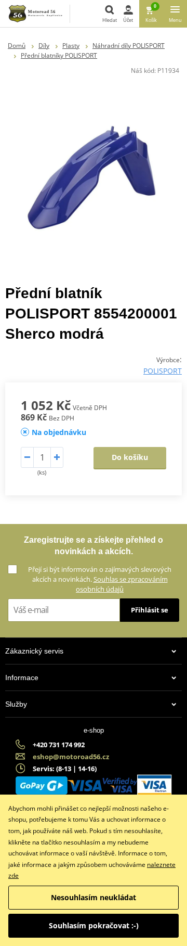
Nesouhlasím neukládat (93, 897)
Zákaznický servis (34, 651)
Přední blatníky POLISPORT (59, 55)
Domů (16, 45)
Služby (16, 704)
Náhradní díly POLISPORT (128, 45)
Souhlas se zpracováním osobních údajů (122, 584)
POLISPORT (162, 371)
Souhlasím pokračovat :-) (94, 925)
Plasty (70, 45)
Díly (43, 45)
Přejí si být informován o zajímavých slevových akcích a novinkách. (99, 579)
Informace (21, 677)
